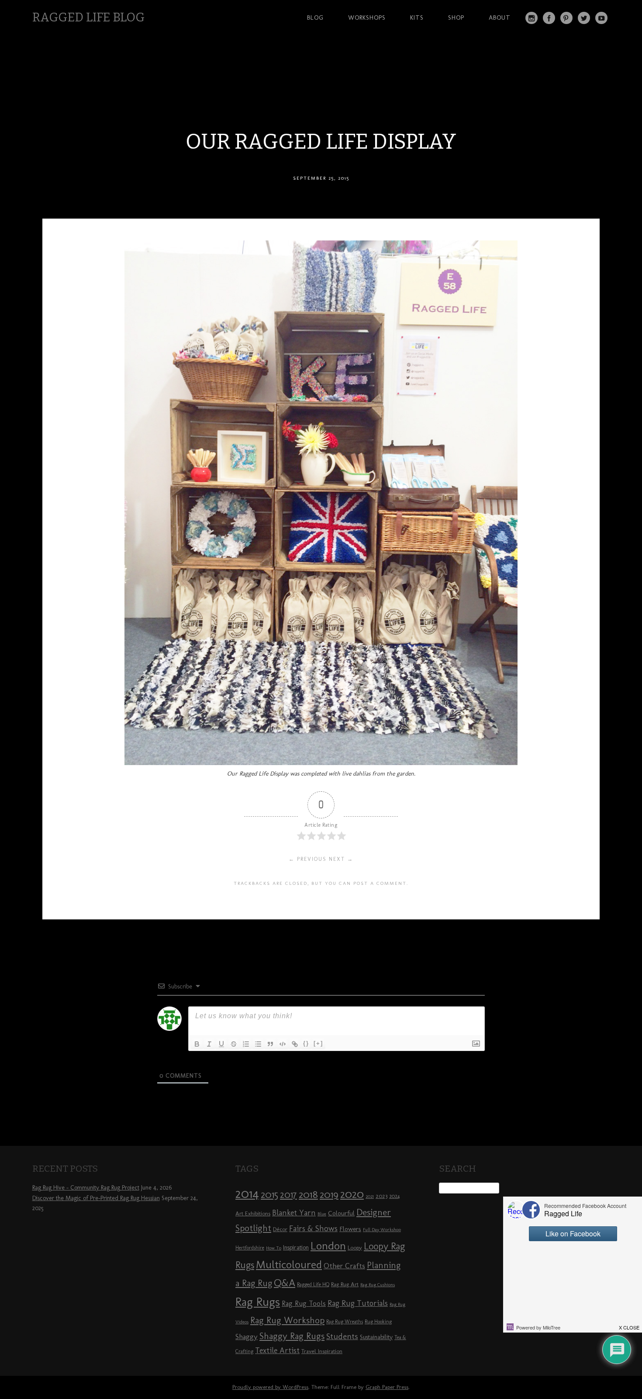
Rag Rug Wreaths (344, 1322)
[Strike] (234, 1044)
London (328, 1246)
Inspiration (296, 1247)
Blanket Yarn (294, 1213)
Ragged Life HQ (313, 1284)
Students (342, 1336)
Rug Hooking (378, 1322)
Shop (456, 17)
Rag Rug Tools (304, 1303)
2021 (370, 1196)
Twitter (584, 18)
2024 (394, 1196)
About (500, 17)
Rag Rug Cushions (377, 1285)
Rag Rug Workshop (287, 1320)
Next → (341, 859)
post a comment (380, 883)
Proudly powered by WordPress (270, 1387)
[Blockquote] (270, 1044)
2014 (247, 1193)
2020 (352, 1194)
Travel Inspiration (321, 1350)
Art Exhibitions (252, 1213)
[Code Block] (282, 1044)
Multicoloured (289, 1264)
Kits (417, 17)
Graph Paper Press (387, 1387)
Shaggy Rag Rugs (291, 1335)
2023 (381, 1195)
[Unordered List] (258, 1044)
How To (273, 1248)
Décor (280, 1228)
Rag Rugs (257, 1302)
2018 (308, 1194)
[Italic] (209, 1044)
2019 (329, 1194)
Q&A (284, 1283)
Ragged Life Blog (88, 17)
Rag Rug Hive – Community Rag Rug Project (85, 1187)
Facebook (549, 18)
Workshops (367, 17)
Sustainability (376, 1337)
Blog (315, 17)
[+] (318, 1043)
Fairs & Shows (313, 1228)
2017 (288, 1195)
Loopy (355, 1247)
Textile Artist (277, 1350)
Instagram (531, 18)
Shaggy (246, 1336)
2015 (269, 1194)
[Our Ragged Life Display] (321, 763)
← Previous (308, 859)
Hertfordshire (249, 1248)
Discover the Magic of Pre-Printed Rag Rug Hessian (96, 1198)
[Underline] (221, 1044)
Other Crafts (344, 1265)
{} (306, 1043)
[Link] (295, 1044)
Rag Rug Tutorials (358, 1303)
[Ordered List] (246, 1044)
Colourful (341, 1213)
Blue (322, 1214)
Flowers (350, 1229)
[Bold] (197, 1044)
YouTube (601, 18)
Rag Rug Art (345, 1284)
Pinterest (566, 18)
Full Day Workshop (382, 1229)
